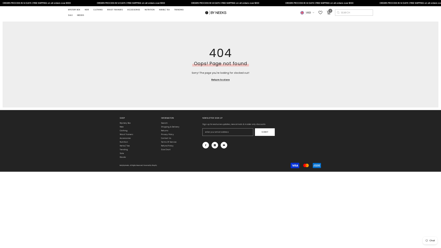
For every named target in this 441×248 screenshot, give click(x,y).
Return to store (220, 79)
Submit (264, 132)
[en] (302, 13)
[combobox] (357, 13)
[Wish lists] (320, 12)
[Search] (338, 12)
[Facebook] (205, 145)
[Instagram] (215, 145)
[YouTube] (224, 145)
